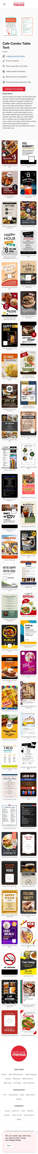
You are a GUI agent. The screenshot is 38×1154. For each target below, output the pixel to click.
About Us (15, 1111)
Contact (7, 1115)
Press (23, 1111)
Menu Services (28, 1083)
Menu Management (16, 1074)
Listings (8, 1079)
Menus (4, 1074)
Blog (22, 1095)
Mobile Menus (27, 1079)
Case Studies (13, 1095)
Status (19, 1119)
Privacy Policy (29, 1115)
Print (5, 1095)
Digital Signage (30, 1074)
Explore (19, 1099)
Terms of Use (17, 1115)
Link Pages (17, 1083)
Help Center (30, 1095)
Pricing (7, 1111)
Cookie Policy (15, 1140)
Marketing (16, 1079)
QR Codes (7, 1083)
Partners (30, 1111)
